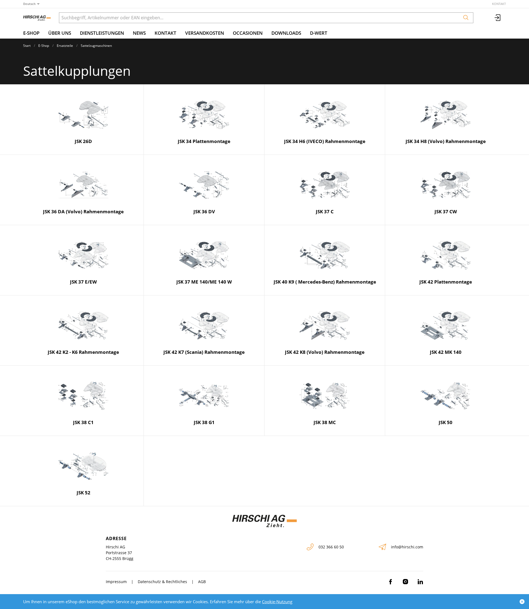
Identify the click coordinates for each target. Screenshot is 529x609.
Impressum (116, 581)
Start (27, 45)
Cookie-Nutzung (277, 601)
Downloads (286, 33)
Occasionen (248, 33)
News (139, 33)
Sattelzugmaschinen (96, 45)
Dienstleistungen (102, 33)
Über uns (59, 33)
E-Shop (31, 33)
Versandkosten (204, 33)
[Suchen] (465, 17)
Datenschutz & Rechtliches (162, 581)
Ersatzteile (65, 45)
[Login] (498, 17)
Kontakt (499, 4)
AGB (202, 581)
